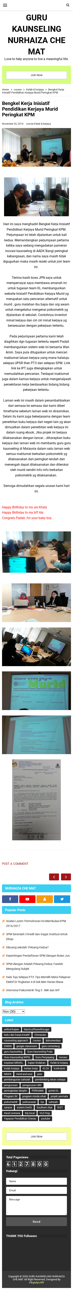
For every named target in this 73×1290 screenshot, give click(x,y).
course (30, 123)
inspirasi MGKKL (13, 1062)
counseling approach (16, 1040)
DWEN (8, 1046)
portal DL (53, 1090)
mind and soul (24, 1074)
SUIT (60, 1107)
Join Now (37, 75)
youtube (45, 1118)
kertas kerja (31, 1068)
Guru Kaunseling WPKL (17, 1057)
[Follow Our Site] (44, 899)
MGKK (7, 1074)
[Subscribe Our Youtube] (27, 899)
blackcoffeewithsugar (36, 1029)
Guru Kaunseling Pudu (40, 1051)
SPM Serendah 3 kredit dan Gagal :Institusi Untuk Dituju (37, 937)
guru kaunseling (13, 1051)
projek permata (59, 1096)
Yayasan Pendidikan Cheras (20, 1118)
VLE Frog (45, 1113)
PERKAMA (38, 1090)
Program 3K (10, 1096)
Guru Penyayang (44, 1057)
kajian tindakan (36, 1062)
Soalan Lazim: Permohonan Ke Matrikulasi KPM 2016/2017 (36, 923)
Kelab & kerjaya (42, 123)
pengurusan (11, 1085)
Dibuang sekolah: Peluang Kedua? (27, 947)
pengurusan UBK (32, 1085)
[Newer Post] (54, 876)
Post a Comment (15, 864)
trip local (30, 1113)
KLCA (46, 1068)
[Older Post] (66, 876)
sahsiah (53, 1101)
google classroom (26, 1046)
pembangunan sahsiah (17, 1079)
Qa (42, 1101)
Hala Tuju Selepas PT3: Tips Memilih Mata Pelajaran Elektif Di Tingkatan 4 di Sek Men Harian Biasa (38, 979)
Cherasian (40, 1034)
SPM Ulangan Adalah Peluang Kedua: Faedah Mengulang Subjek (34, 966)
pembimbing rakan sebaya (50, 1079)
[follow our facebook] (10, 899)
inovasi (63, 1057)
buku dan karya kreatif (17, 1034)
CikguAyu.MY (36, 1282)
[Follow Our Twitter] (62, 899)
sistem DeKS (24, 1107)
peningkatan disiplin (15, 1090)
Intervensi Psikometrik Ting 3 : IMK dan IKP (33, 990)
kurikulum (59, 1068)
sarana (8, 1107)
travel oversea (12, 1113)
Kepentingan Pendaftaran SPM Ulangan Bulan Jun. (38, 955)
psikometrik (11, 1101)
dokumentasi (53, 1040)
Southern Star (44, 1107)
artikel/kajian (11, 1029)
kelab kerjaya (11, 1068)
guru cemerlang (51, 1046)
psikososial (29, 1101)
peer (39, 1074)
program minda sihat (34, 1096)
